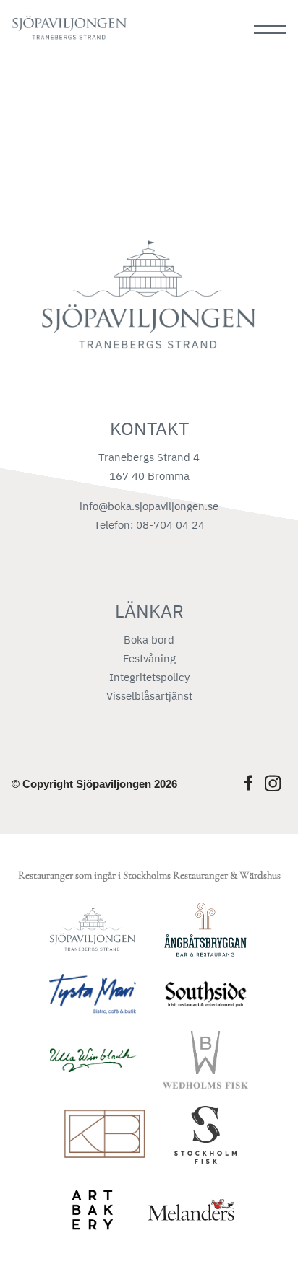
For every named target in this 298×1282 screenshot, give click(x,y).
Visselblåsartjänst (149, 696)
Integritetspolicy (149, 677)
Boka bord (149, 639)
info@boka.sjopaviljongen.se (149, 506)
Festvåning (149, 658)
